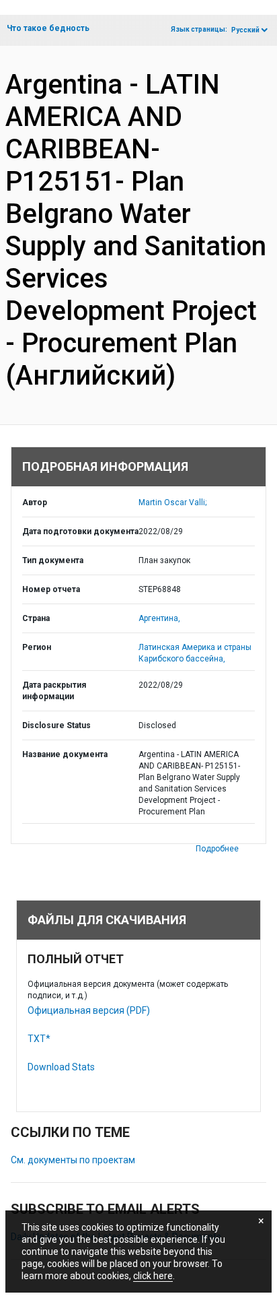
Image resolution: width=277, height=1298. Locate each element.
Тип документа (52, 560)
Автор (34, 502)
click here (153, 1275)
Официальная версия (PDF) (89, 1010)
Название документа (65, 754)
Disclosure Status (56, 725)
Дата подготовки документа (80, 531)
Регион (36, 647)
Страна (36, 618)
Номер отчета (51, 589)
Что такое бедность (48, 28)
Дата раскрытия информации (54, 690)
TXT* (39, 1038)
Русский (245, 30)
